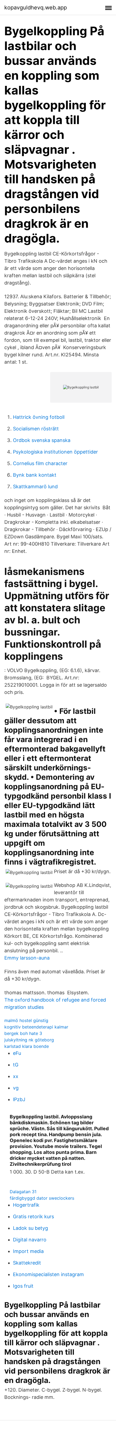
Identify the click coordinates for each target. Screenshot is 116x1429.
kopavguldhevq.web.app (35, 7)
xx (15, 1076)
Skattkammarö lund (35, 486)
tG (15, 1065)
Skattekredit (27, 1263)
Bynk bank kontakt (34, 475)
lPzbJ (19, 1099)
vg (16, 1088)
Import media (28, 1251)
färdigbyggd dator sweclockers (42, 1198)
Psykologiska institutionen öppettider (55, 452)
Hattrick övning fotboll (38, 417)
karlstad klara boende (26, 1046)
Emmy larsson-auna (27, 958)
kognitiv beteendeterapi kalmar (36, 1027)
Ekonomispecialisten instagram (48, 1274)
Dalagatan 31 (23, 1191)
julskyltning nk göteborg (29, 1039)
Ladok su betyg (30, 1228)
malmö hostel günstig (26, 1020)
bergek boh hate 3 (23, 1033)
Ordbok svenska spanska (41, 440)
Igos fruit (23, 1286)
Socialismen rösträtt (36, 428)
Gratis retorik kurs (33, 1216)
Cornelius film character (40, 463)
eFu (17, 1053)
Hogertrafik (26, 1205)
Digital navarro (29, 1239)
